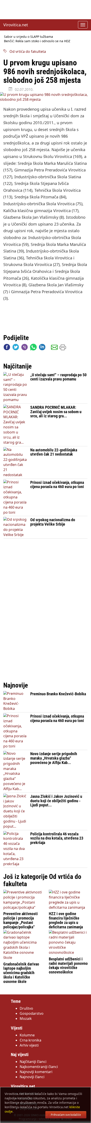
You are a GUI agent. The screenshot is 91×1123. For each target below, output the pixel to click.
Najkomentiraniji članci (39, 1066)
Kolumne (27, 1035)
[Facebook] (6, 348)
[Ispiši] (62, 348)
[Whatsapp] (33, 348)
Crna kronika (30, 1040)
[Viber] (24, 348)
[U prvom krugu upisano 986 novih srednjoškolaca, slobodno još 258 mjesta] (45, 97)
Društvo (26, 1008)
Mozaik (26, 1018)
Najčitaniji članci (33, 1061)
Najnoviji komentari (36, 1071)
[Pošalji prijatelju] (54, 348)
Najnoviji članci (32, 1076)
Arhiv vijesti (29, 1045)
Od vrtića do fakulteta (26, 51)
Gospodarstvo (32, 1013)
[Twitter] (15, 348)
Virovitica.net (15, 24)
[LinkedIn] (42, 348)
